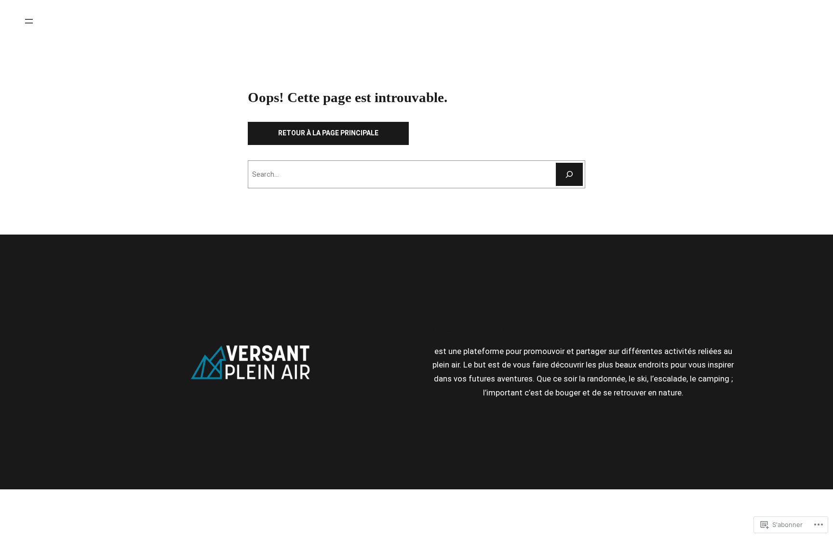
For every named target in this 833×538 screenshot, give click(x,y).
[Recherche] (569, 174)
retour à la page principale (328, 133)
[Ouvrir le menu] (29, 21)
